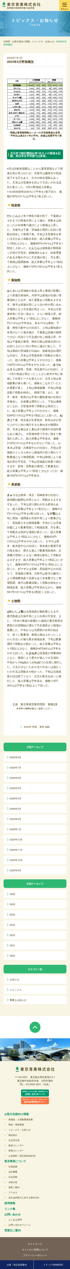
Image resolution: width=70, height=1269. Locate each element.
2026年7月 (15, 767)
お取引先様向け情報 (16, 1114)
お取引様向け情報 (21, 41)
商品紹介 (12, 1135)
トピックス (16, 989)
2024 (12, 914)
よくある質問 (15, 1219)
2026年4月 (15, 798)
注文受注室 (14, 1140)
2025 (12, 904)
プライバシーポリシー (35, 1255)
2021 (12, 945)
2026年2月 (15, 819)
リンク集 (9, 1209)
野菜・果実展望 (16, 1124)
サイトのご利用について (35, 1249)
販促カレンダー (16, 1145)
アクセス (12, 1192)
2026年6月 (15, 777)
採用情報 (9, 1203)
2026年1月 (15, 829)
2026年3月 (15, 808)
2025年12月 (16, 839)
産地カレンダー (16, 1150)
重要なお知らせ (18, 1000)
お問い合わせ (12, 1214)
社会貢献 (12, 1176)
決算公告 (12, 1182)
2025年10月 (16, 860)
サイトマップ (35, 1244)
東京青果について (15, 1161)
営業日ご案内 (12, 1230)
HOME (7, 41)
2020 (12, 955)
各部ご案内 (14, 1187)
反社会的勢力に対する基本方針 (23, 1197)
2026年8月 (15, 757)
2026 (12, 894)
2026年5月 (15, 788)
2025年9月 (15, 870)
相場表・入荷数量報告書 (20, 1119)
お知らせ (14, 979)
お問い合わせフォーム (19, 1224)
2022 (12, 935)
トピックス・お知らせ (43, 41)
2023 (12, 924)
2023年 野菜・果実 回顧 (37, 726)
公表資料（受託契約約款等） (22, 1155)
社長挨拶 (12, 1166)
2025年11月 (16, 849)
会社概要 (12, 1171)
